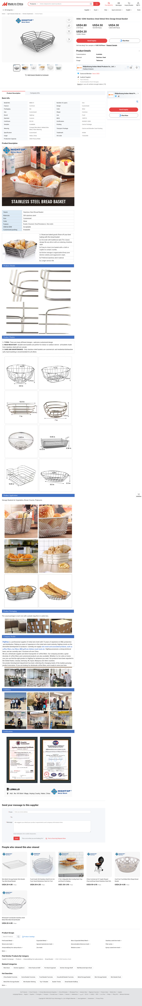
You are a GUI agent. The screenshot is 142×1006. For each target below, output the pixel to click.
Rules (138, 10)
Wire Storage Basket (101, 977)
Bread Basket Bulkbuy (71, 982)
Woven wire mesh (7, 944)
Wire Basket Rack (116, 977)
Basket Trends (56, 982)
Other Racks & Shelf (34, 968)
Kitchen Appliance (19, 968)
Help (105, 10)
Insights (120, 992)
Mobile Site (113, 992)
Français (46, 994)
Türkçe (108, 994)
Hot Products (23, 992)
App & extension (116, 10)
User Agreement (82, 998)
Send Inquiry (91, 41)
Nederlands (75, 994)
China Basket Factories (10, 977)
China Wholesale (63, 992)
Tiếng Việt (115, 994)
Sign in (138, 5)
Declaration (91, 998)
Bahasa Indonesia (124, 994)
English (26, 994)
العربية (81, 994)
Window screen (75, 947)
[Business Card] (137, 101)
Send (16, 838)
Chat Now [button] (125, 41)
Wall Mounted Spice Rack (84, 968)
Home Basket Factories (28, 977)
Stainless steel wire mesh (113, 940)
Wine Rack (6, 968)
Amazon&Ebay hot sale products (12, 947)
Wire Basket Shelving (29, 982)
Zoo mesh (39, 947)
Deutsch (67, 994)
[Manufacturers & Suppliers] (12, 4)
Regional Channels (94, 992)
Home (3, 13)
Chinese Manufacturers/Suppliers (48, 992)
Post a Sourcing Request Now (56, 838)
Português (39, 994)
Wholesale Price (74, 992)
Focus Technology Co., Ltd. (58, 998)
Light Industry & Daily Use (13, 13)
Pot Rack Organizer (50, 968)
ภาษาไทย (102, 994)
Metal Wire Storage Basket (11, 982)
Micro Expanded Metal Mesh (79, 940)
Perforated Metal (7, 940)
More (3, 985)
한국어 (86, 994)
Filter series (109, 944)
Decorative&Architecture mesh (80, 944)
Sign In (79, 84)
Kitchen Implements (28, 13)
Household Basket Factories (65, 977)
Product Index (104, 992)
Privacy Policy (99, 998)
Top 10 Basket (44, 982)
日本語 (92, 994)
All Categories (9, 10)
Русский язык (53, 994)
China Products (33, 992)
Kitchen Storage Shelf (66, 968)
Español (32, 994)
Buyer (95, 10)
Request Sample (112, 45)
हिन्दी (97, 994)
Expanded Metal (41, 940)
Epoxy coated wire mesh (113, 947)
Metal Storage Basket (84, 977)
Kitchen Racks (39, 13)
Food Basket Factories (46, 977)
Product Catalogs (29, 936)
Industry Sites (83, 992)
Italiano (61, 994)
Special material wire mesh (44, 944)
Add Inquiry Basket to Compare (37, 75)
